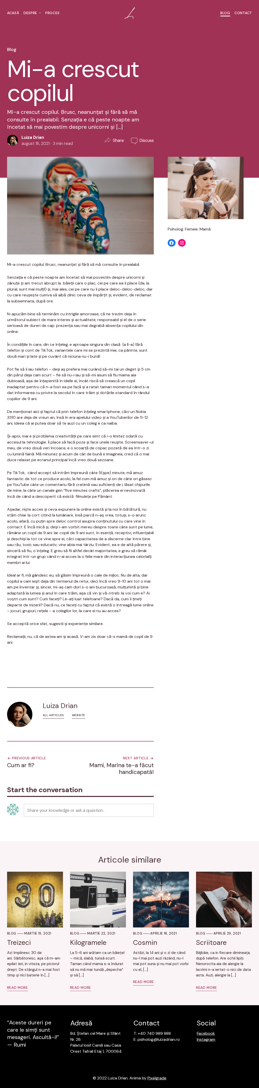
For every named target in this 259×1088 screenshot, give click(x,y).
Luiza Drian (32, 137)
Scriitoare (211, 943)
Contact (243, 13)
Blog (225, 13)
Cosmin (145, 943)
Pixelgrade (156, 1078)
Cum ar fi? (20, 765)
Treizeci (19, 943)
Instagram (206, 1039)
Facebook (206, 1033)
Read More (17, 987)
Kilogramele (88, 943)
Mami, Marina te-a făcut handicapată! (121, 768)
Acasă (13, 13)
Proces (52, 13)
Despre (30, 13)
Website (78, 715)
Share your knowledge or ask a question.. (65, 810)
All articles (53, 715)
